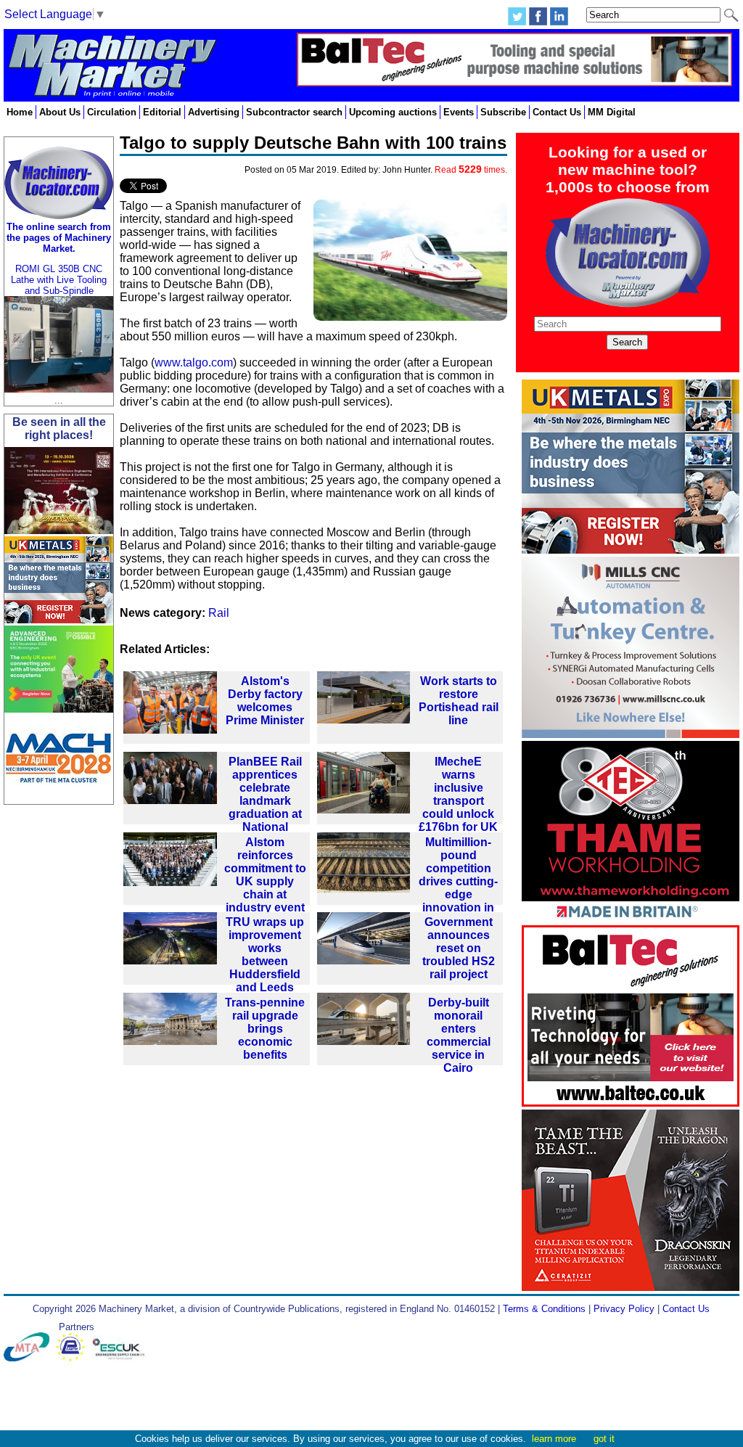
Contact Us (557, 112)
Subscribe (503, 112)
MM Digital (612, 112)
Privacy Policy (624, 1308)
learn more (554, 1438)
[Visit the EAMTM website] (73, 1358)
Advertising (213, 112)
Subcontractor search (294, 112)
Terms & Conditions (544, 1308)
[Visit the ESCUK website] (120, 1358)
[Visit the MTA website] (30, 1358)
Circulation (111, 112)
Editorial (162, 112)
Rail (218, 613)
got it (604, 1438)
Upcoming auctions (393, 112)
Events (458, 112)
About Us (60, 112)
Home (20, 112)
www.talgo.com (194, 362)
